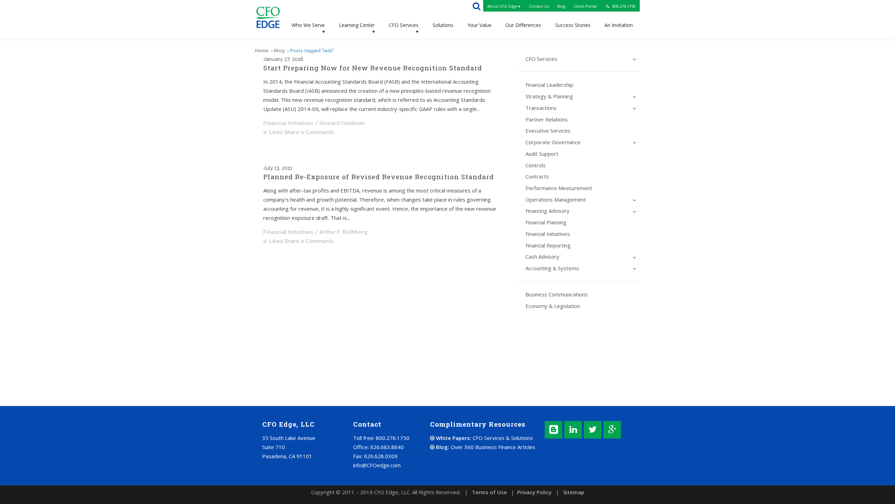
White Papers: (484, 437)
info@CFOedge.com (377, 465)
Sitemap (573, 492)
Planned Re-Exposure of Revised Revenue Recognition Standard (378, 176)
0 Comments (317, 132)
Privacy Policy (534, 492)
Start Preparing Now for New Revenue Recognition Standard (372, 67)
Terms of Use (489, 492)
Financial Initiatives (288, 123)
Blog (279, 50)
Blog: (485, 446)
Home (261, 50)
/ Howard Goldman (340, 123)
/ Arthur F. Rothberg (341, 232)
